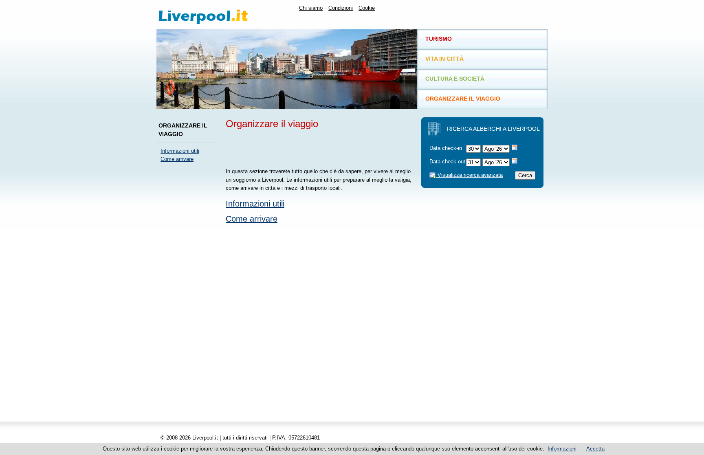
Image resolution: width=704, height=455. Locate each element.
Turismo (438, 38)
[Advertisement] (189, 291)
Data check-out (447, 161)
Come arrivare (177, 159)
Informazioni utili (180, 151)
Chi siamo (311, 8)
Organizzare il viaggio (462, 98)
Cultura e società (454, 78)
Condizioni (340, 8)
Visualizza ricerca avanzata (469, 175)
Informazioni (562, 449)
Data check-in (445, 148)
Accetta (595, 449)
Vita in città (444, 58)
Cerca (525, 175)
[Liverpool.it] (219, 14)
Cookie (367, 8)
